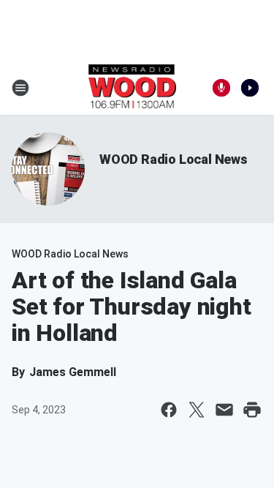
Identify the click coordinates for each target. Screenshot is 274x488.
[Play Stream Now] (250, 88)
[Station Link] (132, 87)
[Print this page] (252, 409)
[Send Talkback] (221, 88)
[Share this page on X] (196, 409)
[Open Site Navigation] (20, 88)
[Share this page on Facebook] (169, 409)
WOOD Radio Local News (173, 159)
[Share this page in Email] (224, 409)
